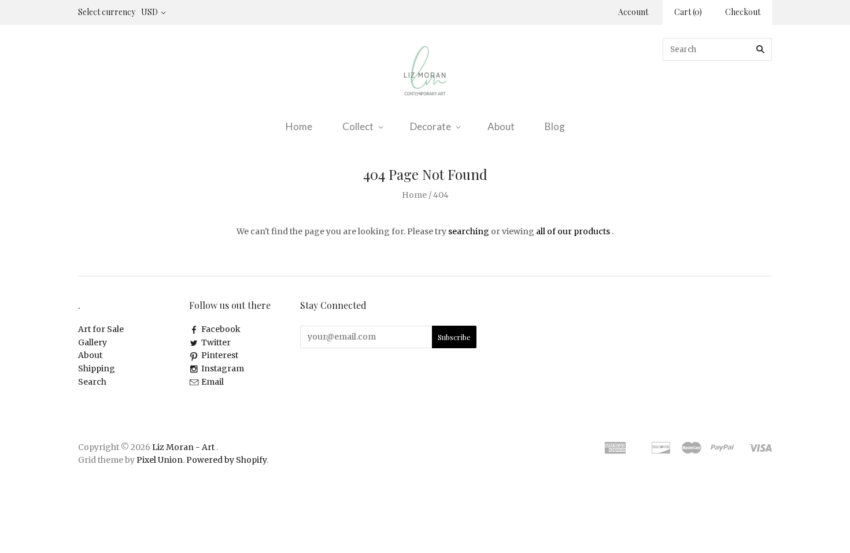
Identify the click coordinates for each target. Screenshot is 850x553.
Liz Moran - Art (183, 447)
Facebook (221, 329)
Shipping (96, 368)
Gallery (92, 342)
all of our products (573, 231)
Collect (358, 126)
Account (633, 11)
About (501, 126)
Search (92, 382)
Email (212, 382)
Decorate (430, 126)
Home (299, 126)
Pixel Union (159, 460)
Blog (555, 126)
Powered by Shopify (226, 460)
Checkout (742, 11)
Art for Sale (101, 329)
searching (468, 231)
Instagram (222, 368)
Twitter (216, 342)
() (688, 11)
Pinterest (219, 355)
